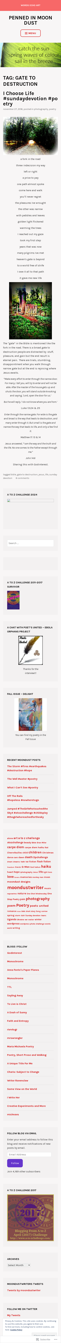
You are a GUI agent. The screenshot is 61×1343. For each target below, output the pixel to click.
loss (50, 872)
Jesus (41, 474)
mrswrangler (15, 1038)
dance (10, 857)
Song (38, 911)
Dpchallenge (40, 857)
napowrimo (12, 894)
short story (30, 911)
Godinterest (14, 952)
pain (22, 899)
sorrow (44, 911)
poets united (39, 906)
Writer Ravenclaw (17, 1080)
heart (10, 872)
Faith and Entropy (18, 1020)
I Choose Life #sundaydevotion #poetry (30, 98)
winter (38, 919)
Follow (15, 1163)
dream (10, 862)
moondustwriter (25, 887)
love (10, 877)
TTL (9, 987)
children (35, 852)
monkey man (37, 877)
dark (16, 857)
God (32, 867)
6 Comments (22, 478)
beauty (27, 842)
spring (10, 915)
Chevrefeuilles (14, 852)
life (46, 474)
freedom (10, 867)
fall (27, 862)
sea (23, 911)
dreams (16, 862)
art (16, 838)
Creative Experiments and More (26, 1105)
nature (21, 893)
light (45, 872)
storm (17, 915)
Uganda (11, 919)
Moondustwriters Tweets (25, 1283)
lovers (17, 877)
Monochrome (15, 961)
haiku (46, 866)
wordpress (13, 923)
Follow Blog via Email (22, 1133)
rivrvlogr (12, 1029)
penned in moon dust (30, 20)
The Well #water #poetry (22, 778)
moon (47, 877)
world (9, 928)
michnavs (13, 1114)
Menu (32, 33)
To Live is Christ (17, 1003)
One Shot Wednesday (37, 894)
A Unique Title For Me (20, 1063)
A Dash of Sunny (17, 1012)
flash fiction (44, 861)
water (31, 919)
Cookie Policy (16, 1330)
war (26, 920)
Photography (41, 109)
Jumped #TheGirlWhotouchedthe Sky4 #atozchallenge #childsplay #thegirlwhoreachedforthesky (27, 813)
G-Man (26, 866)
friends (18, 867)
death (29, 857)
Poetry (52, 109)
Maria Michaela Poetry (20, 1046)
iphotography (26, 872)
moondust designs (18, 881)
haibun (37, 867)
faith (23, 862)
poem (11, 906)
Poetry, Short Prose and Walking (26, 1054)
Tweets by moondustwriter (24, 1290)
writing (16, 928)
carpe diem (15, 847)
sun (23, 915)
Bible (13, 474)
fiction (32, 861)
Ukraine (20, 919)
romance (11, 911)
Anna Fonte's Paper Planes (23, 969)
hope (17, 872)
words (48, 924)
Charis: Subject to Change (23, 1071)
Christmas (48, 852)
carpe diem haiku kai (36, 847)
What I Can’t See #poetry (22, 787)
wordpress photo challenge (32, 924)
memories (26, 877)
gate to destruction (27, 474)
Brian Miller (41, 843)
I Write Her (13, 1097)
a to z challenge (29, 838)
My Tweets (13, 1315)
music (47, 888)
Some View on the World (22, 1089)
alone (10, 838)
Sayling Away (15, 995)
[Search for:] (30, 543)
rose (19, 911)
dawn (21, 857)
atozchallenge (15, 842)
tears (43, 915)
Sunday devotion (33, 915)
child (25, 852)
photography (38, 898)
